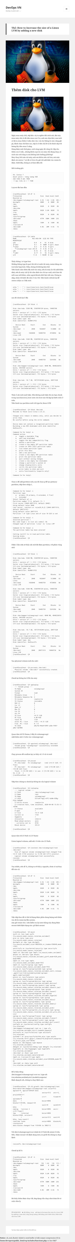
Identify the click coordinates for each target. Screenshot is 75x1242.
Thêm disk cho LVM (28, 90)
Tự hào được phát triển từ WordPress (24, 1230)
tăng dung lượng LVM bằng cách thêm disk (40, 1214)
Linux (32, 1212)
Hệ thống (27, 1212)
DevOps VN (13, 7)
